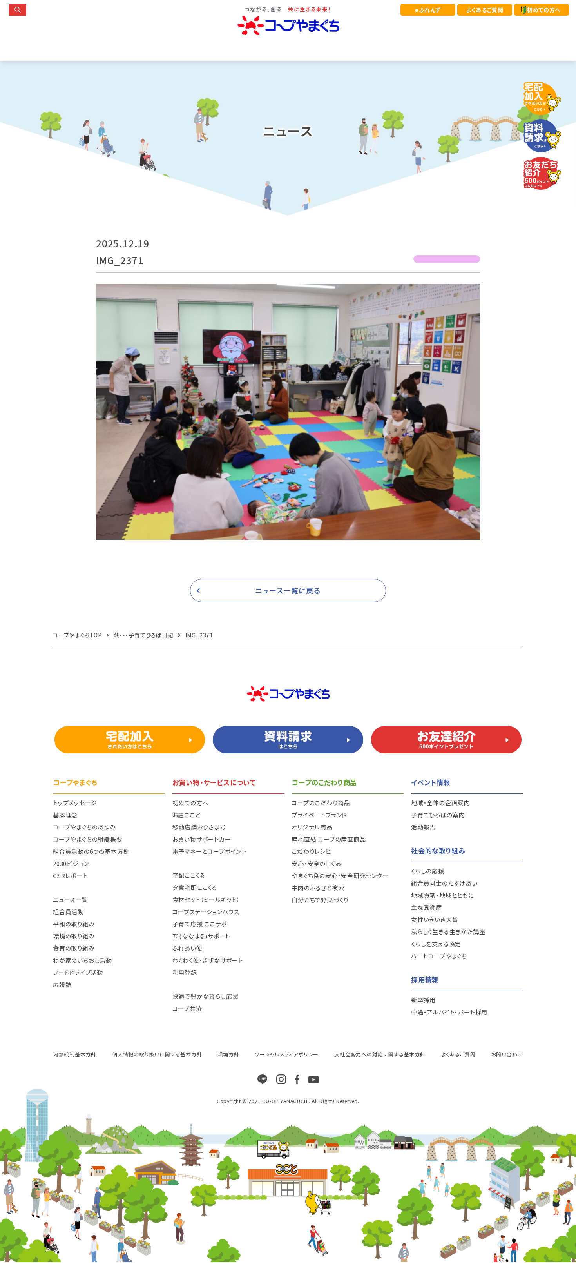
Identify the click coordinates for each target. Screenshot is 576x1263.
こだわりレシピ (311, 851)
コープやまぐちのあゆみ (84, 827)
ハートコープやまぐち (439, 956)
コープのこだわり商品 (321, 802)
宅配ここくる (188, 875)
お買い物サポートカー (201, 839)
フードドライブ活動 (78, 972)
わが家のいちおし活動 (82, 960)
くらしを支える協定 (436, 944)
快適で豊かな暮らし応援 (205, 996)
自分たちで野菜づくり (320, 900)
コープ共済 (187, 1008)
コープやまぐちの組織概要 (88, 839)
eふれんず (428, 10)
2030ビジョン (71, 863)
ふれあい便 (187, 948)
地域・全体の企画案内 (440, 802)
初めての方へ (544, 10)
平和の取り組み (74, 924)
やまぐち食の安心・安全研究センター (340, 875)
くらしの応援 (427, 871)
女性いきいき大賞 (434, 919)
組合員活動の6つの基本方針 (91, 851)
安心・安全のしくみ (317, 863)
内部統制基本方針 (74, 1054)
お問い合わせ (507, 1054)
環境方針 (228, 1054)
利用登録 (184, 972)
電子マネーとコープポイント (209, 851)
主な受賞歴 (426, 907)
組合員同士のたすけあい (444, 883)
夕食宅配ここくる (194, 887)
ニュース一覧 (70, 899)
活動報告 (423, 827)
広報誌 (62, 984)
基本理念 (65, 815)
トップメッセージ (75, 802)
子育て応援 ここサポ (199, 924)
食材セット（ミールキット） (206, 899)
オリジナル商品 (312, 827)
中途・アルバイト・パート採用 (449, 1012)
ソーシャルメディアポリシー (287, 1054)
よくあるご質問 (484, 10)
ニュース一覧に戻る (288, 590)
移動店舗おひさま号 (199, 827)
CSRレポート (70, 875)
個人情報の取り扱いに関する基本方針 (157, 1054)
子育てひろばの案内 (438, 815)
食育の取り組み (74, 948)
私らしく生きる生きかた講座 (448, 931)
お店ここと (186, 815)
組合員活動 (68, 911)
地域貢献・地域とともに (442, 895)
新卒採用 (423, 1000)
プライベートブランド (319, 815)
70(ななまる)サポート (201, 936)
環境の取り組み (74, 936)
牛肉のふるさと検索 (318, 888)
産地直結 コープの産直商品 (329, 839)
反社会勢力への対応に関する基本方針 (380, 1054)
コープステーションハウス (206, 911)
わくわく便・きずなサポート (207, 960)
